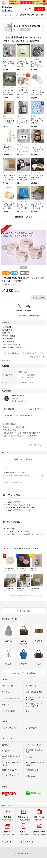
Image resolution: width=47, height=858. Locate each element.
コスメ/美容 (23, 372)
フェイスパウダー (8, 59)
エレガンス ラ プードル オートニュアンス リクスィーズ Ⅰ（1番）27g (37, 208)
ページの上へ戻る (23, 610)
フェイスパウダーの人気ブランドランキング (26, 595)
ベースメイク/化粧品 (27, 374)
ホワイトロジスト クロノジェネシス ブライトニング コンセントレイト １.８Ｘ (23, 151)
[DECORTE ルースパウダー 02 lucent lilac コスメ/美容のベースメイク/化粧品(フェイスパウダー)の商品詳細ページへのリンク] (23, 50)
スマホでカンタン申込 (7, 833)
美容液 (5, 116)
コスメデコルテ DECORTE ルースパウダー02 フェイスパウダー (37, 94)
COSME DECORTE (9, 284)
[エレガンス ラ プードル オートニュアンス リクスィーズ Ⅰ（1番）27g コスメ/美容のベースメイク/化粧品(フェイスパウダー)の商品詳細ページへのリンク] (37, 193)
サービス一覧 (6, 842)
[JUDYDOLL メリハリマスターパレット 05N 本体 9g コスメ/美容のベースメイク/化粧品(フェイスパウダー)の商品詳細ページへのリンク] (9, 164)
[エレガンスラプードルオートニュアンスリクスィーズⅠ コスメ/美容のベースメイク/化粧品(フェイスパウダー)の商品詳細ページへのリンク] (37, 164)
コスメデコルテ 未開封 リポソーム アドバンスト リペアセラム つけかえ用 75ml (9, 123)
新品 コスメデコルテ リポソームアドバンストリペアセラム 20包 (37, 121)
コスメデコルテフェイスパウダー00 (8, 64)
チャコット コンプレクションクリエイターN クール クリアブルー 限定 (23, 208)
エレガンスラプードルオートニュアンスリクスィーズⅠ (37, 178)
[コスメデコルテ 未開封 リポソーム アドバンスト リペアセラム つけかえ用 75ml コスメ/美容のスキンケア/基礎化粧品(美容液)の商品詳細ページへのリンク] (9, 107)
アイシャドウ (35, 144)
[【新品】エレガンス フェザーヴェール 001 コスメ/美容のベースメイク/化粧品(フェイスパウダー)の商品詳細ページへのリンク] (9, 193)
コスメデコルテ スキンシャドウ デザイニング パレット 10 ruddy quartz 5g (37, 151)
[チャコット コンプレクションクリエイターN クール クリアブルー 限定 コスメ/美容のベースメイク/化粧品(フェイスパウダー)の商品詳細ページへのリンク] (23, 193)
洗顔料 (19, 116)
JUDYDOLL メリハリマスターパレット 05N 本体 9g (9, 178)
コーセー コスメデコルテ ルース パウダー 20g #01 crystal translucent (37, 66)
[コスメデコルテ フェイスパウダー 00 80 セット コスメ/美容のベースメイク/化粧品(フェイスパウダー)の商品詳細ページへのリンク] (9, 79)
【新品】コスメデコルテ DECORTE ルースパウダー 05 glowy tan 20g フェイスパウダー (23, 95)
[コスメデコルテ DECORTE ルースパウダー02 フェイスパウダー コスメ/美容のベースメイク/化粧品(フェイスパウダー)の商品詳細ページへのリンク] (37, 79)
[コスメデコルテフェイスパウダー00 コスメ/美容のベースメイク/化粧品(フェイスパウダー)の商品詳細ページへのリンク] (9, 50)
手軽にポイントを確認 (39, 833)
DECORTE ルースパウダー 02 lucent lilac (23, 64)
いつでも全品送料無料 (23, 818)
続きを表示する (36, 356)
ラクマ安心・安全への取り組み (30, 315)
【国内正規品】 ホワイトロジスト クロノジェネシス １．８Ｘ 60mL (9, 151)
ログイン (28, 9)
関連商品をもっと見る (23, 217)
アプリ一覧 (29, 842)
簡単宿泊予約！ (39, 818)
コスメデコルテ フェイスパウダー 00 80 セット (9, 93)
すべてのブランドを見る (23, 673)
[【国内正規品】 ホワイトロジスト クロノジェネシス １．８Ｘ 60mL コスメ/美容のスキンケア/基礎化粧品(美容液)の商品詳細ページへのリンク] (9, 136)
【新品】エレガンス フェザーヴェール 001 (9, 206)
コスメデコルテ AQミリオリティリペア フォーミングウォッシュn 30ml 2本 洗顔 (23, 123)
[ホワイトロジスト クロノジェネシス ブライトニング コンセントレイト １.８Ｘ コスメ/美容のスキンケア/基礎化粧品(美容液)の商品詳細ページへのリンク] (23, 136)
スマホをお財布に (23, 833)
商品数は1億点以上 (7, 818)
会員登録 (39, 9)
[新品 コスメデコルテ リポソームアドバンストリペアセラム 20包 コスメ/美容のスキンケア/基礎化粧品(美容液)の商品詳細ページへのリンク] (37, 107)
